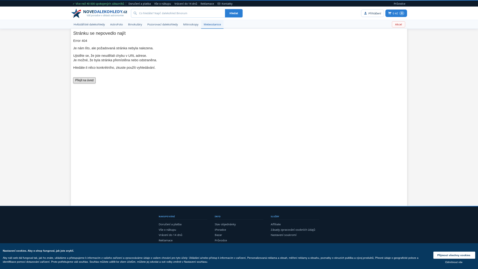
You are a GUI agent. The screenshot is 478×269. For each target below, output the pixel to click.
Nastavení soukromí (284, 235)
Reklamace (207, 3)
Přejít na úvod (84, 80)
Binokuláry (135, 24)
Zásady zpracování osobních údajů (293, 229)
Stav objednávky (225, 224)
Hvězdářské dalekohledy (89, 24)
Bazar (218, 235)
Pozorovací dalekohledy (162, 24)
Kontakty (227, 3)
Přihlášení (374, 13)
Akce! (398, 24)
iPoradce (220, 229)
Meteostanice (212, 24)
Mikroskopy (190, 24)
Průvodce (399, 3)
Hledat (233, 13)
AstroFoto (116, 24)
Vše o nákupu (162, 3)
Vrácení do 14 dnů (185, 3)
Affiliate (276, 224)
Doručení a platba (139, 3)
